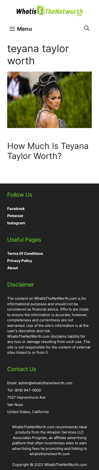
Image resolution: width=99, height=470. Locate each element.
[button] (86, 28)
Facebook (16, 208)
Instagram (16, 223)
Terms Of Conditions (25, 253)
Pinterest (15, 216)
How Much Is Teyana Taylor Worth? (48, 151)
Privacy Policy (19, 260)
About (12, 268)
